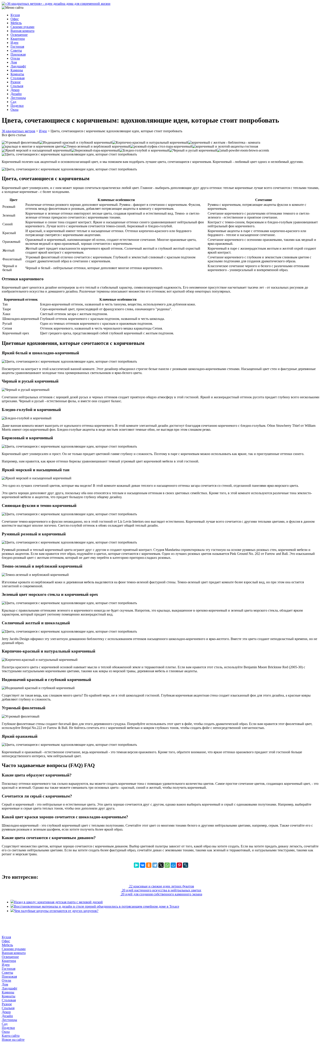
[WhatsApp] (167, 865)
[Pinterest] (179, 865)
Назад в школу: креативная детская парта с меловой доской (58, 902)
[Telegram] (154, 865)
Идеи (14, 42)
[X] (161, 865)
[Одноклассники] (148, 865)
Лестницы (18, 98)
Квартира (18, 39)
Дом (14, 62)
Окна (14, 109)
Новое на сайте (13, 1039)
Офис (15, 19)
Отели (15, 58)
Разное (16, 82)
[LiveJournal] (185, 865)
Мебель (16, 23)
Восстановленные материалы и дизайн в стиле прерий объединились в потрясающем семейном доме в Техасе (96, 906)
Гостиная (17, 46)
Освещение (19, 35)
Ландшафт (18, 66)
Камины (17, 70)
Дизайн (16, 94)
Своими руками (22, 27)
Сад (13, 102)
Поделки (17, 106)
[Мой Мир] (173, 865)
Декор (15, 90)
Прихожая (18, 54)
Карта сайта (10, 1035)
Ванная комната (22, 31)
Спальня (17, 86)
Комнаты (17, 74)
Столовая (18, 78)
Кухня (15, 15)
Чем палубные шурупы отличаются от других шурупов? (56, 911)
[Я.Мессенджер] (136, 865)
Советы (16, 50)
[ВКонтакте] (142, 865)
